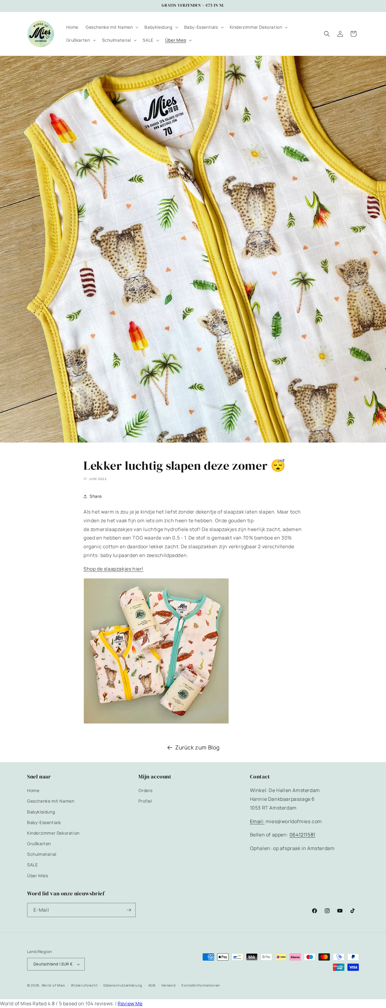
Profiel (145, 801)
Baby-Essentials (44, 822)
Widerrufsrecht (84, 985)
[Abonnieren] (128, 910)
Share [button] (96, 496)
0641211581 (302, 834)
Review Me (130, 1003)
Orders (145, 790)
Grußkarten (39, 843)
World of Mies (53, 985)
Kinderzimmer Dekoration (53, 833)
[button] (111, 27)
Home (33, 790)
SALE (32, 865)
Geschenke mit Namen (50, 801)
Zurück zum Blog (197, 747)
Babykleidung (41, 812)
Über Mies (37, 875)
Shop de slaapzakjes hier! (114, 568)
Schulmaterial (41, 854)
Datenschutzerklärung (122, 985)
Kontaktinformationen (201, 985)
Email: (257, 821)
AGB (152, 985)
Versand (168, 985)
